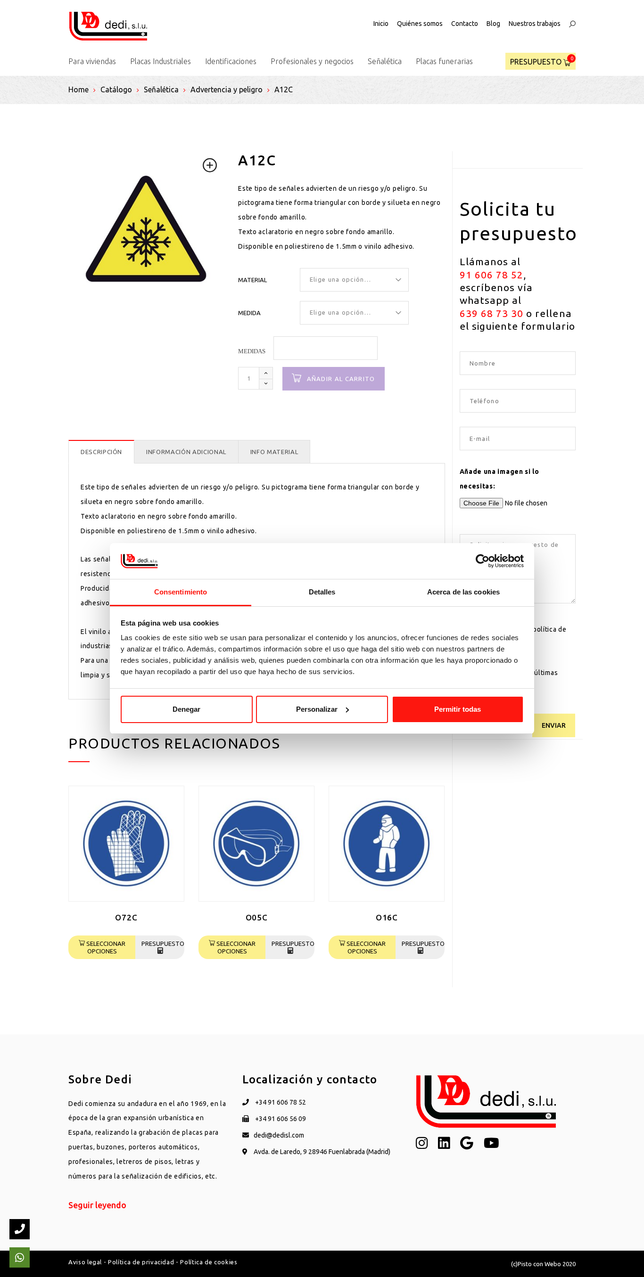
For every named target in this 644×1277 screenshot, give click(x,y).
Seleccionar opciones (105, 947)
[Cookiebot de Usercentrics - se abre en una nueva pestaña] (482, 561)
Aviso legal (85, 1262)
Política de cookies (208, 1262)
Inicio (380, 23)
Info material (274, 451)
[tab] (101, 452)
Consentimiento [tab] (180, 592)
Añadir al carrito (341, 378)
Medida (249, 312)
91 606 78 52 (492, 274)
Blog (493, 23)
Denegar (186, 709)
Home (78, 89)
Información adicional (186, 451)
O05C (257, 917)
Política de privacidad (141, 1262)
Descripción (101, 451)
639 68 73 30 (492, 313)
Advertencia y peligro (226, 89)
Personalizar (317, 709)
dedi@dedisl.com (279, 1135)
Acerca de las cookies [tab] (463, 592)
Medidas (251, 351)
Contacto (464, 23)
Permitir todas (457, 709)
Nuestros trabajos (535, 23)
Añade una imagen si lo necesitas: (499, 479)
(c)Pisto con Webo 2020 (543, 1264)
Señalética (161, 89)
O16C (387, 917)
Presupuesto (162, 943)
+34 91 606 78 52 (280, 1102)
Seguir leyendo (97, 1205)
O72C (126, 917)
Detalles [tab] (322, 592)
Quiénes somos (420, 23)
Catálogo (116, 89)
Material (252, 280)
